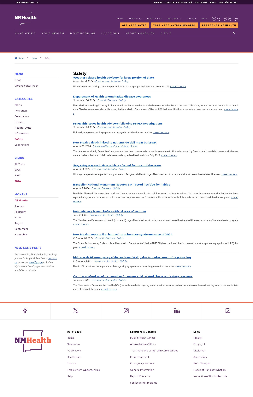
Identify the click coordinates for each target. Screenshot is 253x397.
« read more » (178, 86)
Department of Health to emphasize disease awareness (112, 96)
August (19, 223)
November (21, 234)
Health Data (174, 18)
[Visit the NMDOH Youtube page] (235, 18)
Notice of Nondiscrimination (209, 370)
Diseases (19, 122)
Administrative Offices (142, 344)
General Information (142, 370)
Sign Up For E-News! (205, 2)
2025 (17, 175)
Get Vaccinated (134, 25)
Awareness (21, 110)
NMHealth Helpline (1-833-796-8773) (173, 2)
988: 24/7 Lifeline (228, 2)
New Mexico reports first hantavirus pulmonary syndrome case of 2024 (123, 234)
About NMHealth (140, 33)
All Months (21, 200)
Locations (110, 33)
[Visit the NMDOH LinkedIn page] (230, 18)
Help (204, 18)
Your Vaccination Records (174, 25)
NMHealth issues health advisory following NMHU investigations (118, 123)
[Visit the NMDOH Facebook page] (214, 18)
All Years (19, 164)
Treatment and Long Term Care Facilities (154, 350)
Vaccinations (22, 144)
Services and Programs (143, 382)
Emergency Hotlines (142, 363)
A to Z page (36, 262)
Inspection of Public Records (210, 376)
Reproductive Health (219, 25)
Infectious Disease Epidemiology (110, 146)
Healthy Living (23, 127)
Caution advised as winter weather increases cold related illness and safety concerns (133, 276)
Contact (191, 18)
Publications (154, 18)
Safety (19, 139)
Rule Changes (201, 363)
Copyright (199, 344)
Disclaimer (199, 350)
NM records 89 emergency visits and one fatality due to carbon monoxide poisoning (132, 257)
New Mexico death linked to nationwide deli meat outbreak (115, 142)
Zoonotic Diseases (107, 100)
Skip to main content (28, 2)
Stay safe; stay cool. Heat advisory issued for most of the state (117, 165)
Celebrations (22, 116)
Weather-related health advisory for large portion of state (113, 77)
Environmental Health (107, 81)
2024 (18, 181)
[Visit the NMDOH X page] (219, 18)
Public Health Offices (142, 337)
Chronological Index (26, 85)
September (21, 229)
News (34, 58)
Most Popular (82, 33)
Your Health (53, 33)
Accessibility (200, 357)
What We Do (25, 33)
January (19, 206)
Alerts (18, 105)
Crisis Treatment (139, 357)
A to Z (166, 33)
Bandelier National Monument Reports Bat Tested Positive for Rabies (121, 184)
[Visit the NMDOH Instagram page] (225, 18)
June (18, 217)
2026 (17, 169)
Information (22, 133)
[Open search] (234, 33)
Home (120, 18)
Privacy (197, 337)
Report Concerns (140, 376)
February (20, 211)
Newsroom (135, 18)
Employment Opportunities (83, 370)
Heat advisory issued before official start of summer (109, 211)
